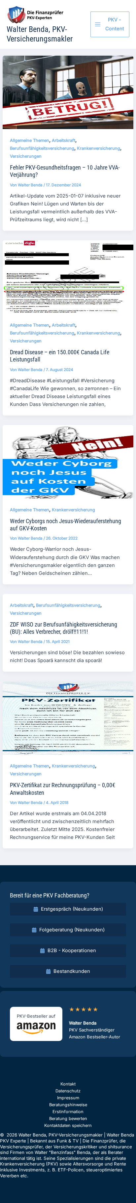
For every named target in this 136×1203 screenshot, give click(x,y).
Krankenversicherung (98, 148)
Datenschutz (68, 1090)
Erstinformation (68, 1111)
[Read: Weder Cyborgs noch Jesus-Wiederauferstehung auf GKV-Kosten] (68, 462)
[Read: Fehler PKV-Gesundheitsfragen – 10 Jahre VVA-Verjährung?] (68, 92)
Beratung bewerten (68, 1118)
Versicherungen (26, 156)
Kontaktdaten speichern (68, 1125)
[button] (68, 909)
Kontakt (68, 1084)
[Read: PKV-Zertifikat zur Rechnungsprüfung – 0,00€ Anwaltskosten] (68, 718)
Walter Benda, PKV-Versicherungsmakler (40, 34)
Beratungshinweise (68, 1104)
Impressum (68, 1097)
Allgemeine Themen (29, 140)
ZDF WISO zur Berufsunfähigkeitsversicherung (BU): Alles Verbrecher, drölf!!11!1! (63, 628)
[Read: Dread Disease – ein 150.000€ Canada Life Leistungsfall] (68, 277)
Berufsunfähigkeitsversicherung (42, 148)
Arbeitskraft (63, 140)
